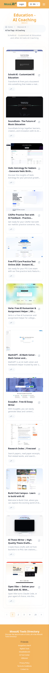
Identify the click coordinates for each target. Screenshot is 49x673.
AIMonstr (24, 658)
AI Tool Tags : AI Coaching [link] (15, 30)
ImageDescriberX (24, 645)
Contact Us (24, 669)
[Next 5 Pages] (29, 614)
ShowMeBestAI (24, 652)
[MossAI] (10, 4)
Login (21, 4)
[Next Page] (41, 614)
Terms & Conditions (24, 666)
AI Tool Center (24, 655)
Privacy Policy (24, 663)
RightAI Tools (24, 649)
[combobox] (34, 4)
